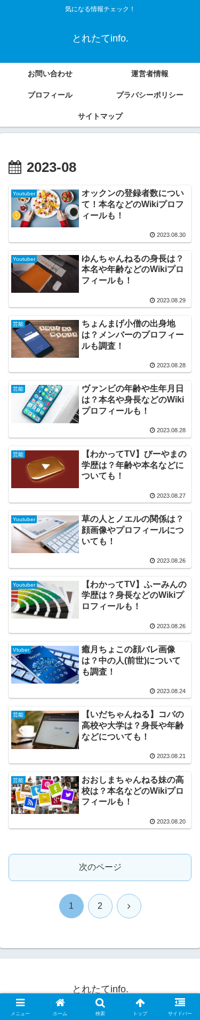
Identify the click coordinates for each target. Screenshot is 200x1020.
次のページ (100, 866)
